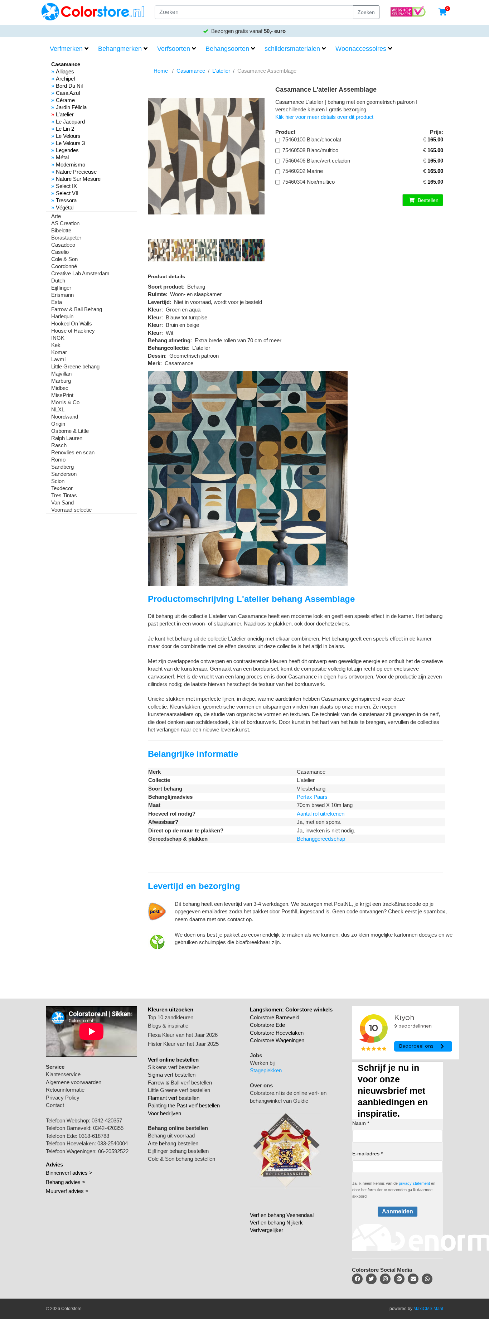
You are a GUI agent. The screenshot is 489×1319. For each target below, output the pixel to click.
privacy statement (414, 1183)
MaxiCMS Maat (428, 1308)
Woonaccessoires (360, 48)
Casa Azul (68, 93)
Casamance (190, 71)
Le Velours (68, 136)
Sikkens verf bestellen (173, 1067)
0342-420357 (107, 1120)
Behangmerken (120, 48)
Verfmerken (66, 48)
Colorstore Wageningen (277, 1040)
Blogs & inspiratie (168, 1026)
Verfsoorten (173, 48)
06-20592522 (113, 1151)
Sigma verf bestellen (171, 1075)
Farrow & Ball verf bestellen (180, 1082)
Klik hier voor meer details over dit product (324, 117)
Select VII (67, 193)
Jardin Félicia (71, 107)
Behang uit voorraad (171, 1135)
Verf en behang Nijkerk (276, 1222)
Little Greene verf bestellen (179, 1090)
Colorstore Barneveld (274, 1017)
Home (161, 71)
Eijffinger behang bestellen (178, 1151)
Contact (55, 1105)
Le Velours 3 (70, 143)
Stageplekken (266, 1070)
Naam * (360, 1123)
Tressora (66, 200)
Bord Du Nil (69, 86)
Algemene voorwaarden (73, 1082)
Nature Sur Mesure (78, 179)
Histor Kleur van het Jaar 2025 (183, 1044)
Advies (54, 1164)
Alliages (65, 71)
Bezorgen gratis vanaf (248, 31)
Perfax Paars (312, 797)
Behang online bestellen (178, 1128)
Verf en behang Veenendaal (282, 1215)
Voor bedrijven (164, 1113)
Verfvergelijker (266, 1230)
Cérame (65, 100)
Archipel (65, 79)
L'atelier (65, 114)
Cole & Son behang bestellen (181, 1159)
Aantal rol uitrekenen (320, 814)
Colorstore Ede (267, 1025)
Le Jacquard (70, 122)
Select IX (66, 186)
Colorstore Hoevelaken (277, 1033)
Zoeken (366, 12)
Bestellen (427, 200)
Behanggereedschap (321, 839)
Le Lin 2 (65, 129)
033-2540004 (112, 1143)
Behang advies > (65, 1182)
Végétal (64, 207)
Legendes (67, 150)
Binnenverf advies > (69, 1173)
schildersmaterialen (292, 48)
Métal (62, 157)
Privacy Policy (62, 1098)
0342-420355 (108, 1128)
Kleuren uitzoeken (170, 1009)
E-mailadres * (367, 1153)
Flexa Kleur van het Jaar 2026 (183, 1035)
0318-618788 (94, 1136)
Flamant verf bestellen (173, 1098)
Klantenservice (63, 1074)
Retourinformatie (65, 1090)
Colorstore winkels (309, 1009)
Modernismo (70, 164)
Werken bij (262, 1063)
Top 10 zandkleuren (170, 1017)
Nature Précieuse (76, 172)
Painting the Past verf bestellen (184, 1105)
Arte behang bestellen (173, 1143)
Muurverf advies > (67, 1191)
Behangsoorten (227, 48)
